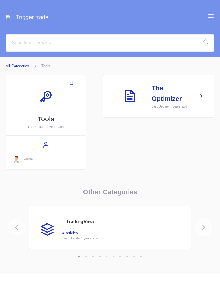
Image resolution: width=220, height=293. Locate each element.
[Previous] (16, 227)
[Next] (203, 227)
